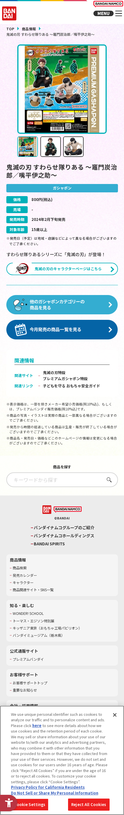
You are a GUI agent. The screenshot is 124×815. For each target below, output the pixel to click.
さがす (107, 480)
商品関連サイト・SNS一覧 (33, 589)
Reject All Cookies (88, 804)
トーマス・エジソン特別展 (33, 621)
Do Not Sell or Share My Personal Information (54, 793)
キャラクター (23, 582)
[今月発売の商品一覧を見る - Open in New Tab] (62, 330)
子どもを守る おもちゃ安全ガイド (71, 385)
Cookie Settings (30, 804)
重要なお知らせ (25, 690)
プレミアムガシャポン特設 (65, 378)
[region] (62, 760)
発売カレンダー (25, 575)
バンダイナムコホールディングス (64, 535)
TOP (10, 28)
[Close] (114, 715)
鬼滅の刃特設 (54, 372)
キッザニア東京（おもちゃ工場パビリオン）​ (47, 628)
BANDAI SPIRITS (49, 544)
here (37, 725)
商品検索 (20, 568)
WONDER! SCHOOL (28, 613)
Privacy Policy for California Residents (48, 787)
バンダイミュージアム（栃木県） (39, 635)
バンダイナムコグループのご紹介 (64, 527)
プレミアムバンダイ (28, 659)
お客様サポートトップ (30, 683)
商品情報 (29, 28)
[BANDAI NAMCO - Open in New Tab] (68, 509)
